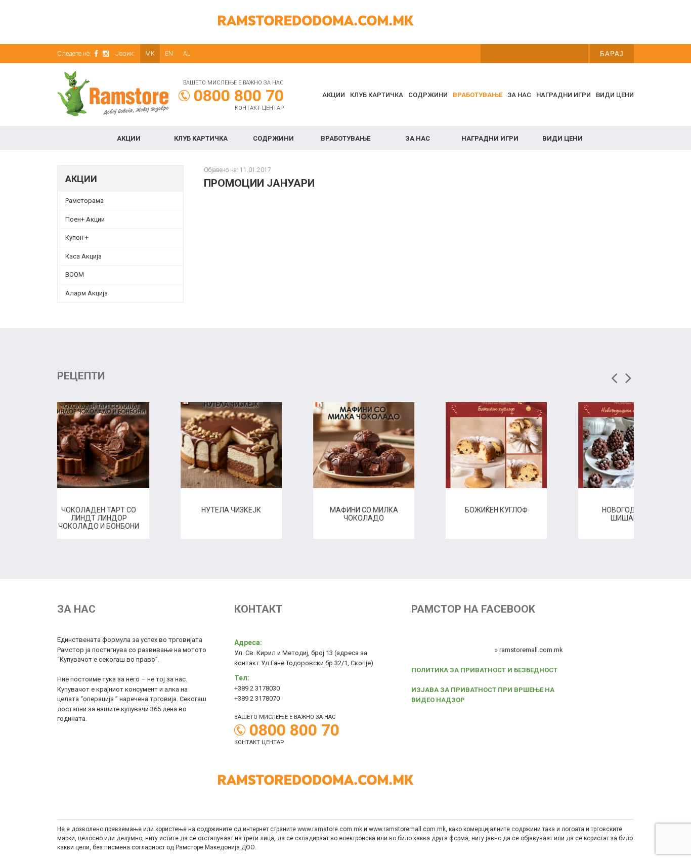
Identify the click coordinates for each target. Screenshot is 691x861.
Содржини (428, 95)
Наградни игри (563, 95)
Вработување (477, 95)
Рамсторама (84, 200)
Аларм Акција (86, 293)
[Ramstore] (112, 95)
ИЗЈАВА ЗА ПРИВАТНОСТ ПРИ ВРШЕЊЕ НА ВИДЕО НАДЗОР (482, 695)
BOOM (74, 274)
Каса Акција (83, 256)
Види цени (615, 95)
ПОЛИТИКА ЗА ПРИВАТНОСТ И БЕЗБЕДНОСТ (484, 670)
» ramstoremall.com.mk (529, 650)
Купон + (77, 237)
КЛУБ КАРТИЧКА (376, 95)
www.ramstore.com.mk (329, 829)
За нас (519, 95)
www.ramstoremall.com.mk (407, 829)
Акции (333, 95)
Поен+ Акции (85, 219)
